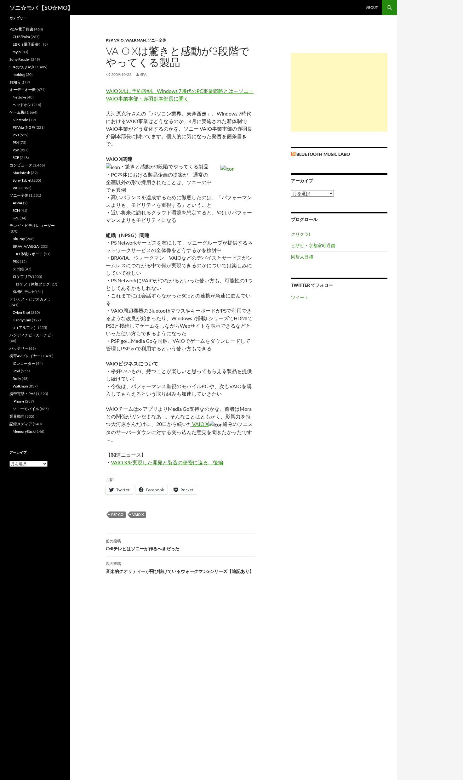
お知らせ (17, 82)
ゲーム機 (17, 112)
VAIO (119, 40)
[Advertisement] (339, 92)
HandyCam (22, 320)
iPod (16, 371)
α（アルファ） (25, 327)
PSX (16, 261)
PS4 (16, 142)
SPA (143, 74)
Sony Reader (19, 59)
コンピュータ (20, 165)
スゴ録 (18, 269)
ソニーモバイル (26, 408)
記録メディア (20, 423)
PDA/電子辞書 (21, 29)
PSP (109, 40)
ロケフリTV (22, 276)
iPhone (18, 401)
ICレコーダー (24, 363)
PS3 (16, 135)
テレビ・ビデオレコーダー (32, 225)
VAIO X (200, 424)
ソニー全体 (156, 40)
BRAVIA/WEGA (26, 246)
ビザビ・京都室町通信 (313, 245)
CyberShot (21, 312)
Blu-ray (19, 238)
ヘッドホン (22, 104)
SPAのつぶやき (22, 67)
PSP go (117, 514)
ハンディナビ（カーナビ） (32, 335)
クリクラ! (300, 234)
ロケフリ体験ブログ (33, 284)
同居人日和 (302, 256)
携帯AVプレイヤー (25, 355)
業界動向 (17, 416)
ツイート (300, 297)
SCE (16, 157)
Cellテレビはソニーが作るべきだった (143, 545)
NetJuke (19, 97)
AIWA (17, 203)
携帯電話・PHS (22, 393)
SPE (16, 218)
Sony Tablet (22, 180)
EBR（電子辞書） (28, 44)
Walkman (135, 40)
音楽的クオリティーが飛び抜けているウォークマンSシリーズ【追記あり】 (180, 567)
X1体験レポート (29, 254)
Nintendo (20, 119)
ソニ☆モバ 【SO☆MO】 (41, 7)
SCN (16, 210)
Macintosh (21, 172)
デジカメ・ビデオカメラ (30, 299)
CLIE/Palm (21, 36)
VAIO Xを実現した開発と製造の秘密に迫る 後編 (167, 462)
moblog (19, 74)
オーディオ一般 (22, 89)
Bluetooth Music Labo (323, 154)
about (372, 7)
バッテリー (18, 348)
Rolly (17, 378)
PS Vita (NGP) (24, 127)
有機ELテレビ (24, 291)
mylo (17, 51)
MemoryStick (24, 431)
